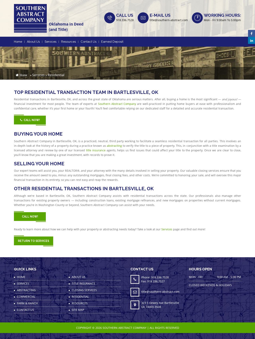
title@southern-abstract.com (169, 20)
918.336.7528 (125, 20)
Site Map (78, 310)
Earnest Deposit (112, 41)
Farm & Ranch (27, 303)
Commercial (26, 297)
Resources (68, 41)
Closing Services (84, 290)
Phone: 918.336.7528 (155, 277)
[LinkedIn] (251, 40)
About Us (33, 41)
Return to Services (33, 240)
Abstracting (26, 290)
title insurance (96, 150)
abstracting (114, 146)
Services (50, 41)
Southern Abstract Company (117, 104)
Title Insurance (83, 283)
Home (18, 41)
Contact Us (88, 41)
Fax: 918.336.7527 (153, 281)
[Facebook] (251, 33)
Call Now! (32, 120)
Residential (80, 297)
